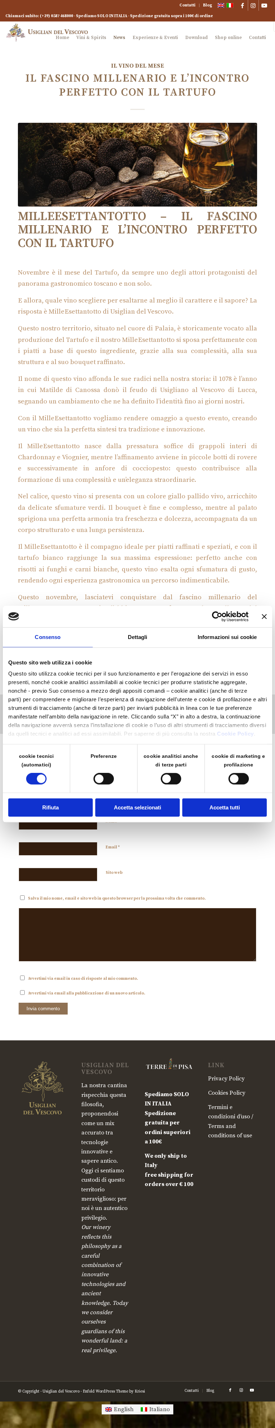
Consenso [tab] (48, 637)
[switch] (103, 779)
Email (113, 847)
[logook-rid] (49, 37)
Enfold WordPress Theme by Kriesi (114, 1391)
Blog (207, 5)
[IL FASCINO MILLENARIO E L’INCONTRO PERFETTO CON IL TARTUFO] (137, 165)
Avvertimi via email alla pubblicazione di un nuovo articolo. (86, 993)
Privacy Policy (226, 1078)
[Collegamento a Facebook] (242, 5)
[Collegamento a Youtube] (264, 5)
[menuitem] (187, 5)
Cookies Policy (226, 1093)
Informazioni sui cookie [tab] (227, 637)
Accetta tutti (224, 807)
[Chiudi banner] (264, 616)
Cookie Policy (235, 734)
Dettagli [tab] (138, 637)
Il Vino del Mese (137, 66)
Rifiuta (50, 807)
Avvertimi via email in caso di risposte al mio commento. (83, 978)
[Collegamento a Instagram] (253, 5)
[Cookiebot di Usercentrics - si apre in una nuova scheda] (217, 616)
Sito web (114, 872)
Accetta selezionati (137, 807)
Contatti (187, 5)
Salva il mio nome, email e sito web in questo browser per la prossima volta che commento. (117, 898)
